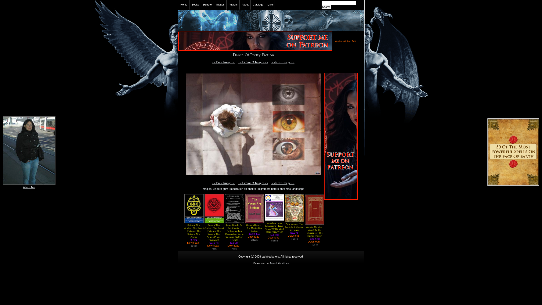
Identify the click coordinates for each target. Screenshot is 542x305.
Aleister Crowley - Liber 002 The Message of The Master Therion (314, 233)
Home (183, 4)
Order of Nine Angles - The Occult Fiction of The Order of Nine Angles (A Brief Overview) (214, 234)
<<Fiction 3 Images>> (253, 62)
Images (220, 4)
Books (195, 4)
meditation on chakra (243, 188)
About (245, 4)
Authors (233, 4)
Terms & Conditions (279, 263)
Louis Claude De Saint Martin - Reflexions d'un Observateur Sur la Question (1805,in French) (234, 234)
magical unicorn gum (215, 188)
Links (270, 4)
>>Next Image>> (283, 62)
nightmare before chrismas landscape (281, 188)
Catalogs (258, 4)
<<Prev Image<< (223, 62)
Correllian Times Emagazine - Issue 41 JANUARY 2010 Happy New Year (274, 229)
